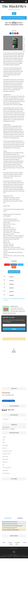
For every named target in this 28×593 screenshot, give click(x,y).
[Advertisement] (14, 373)
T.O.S (16, 544)
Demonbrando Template (6, 556)
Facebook (14, 264)
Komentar (6, 300)
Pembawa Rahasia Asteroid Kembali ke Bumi (12, 525)
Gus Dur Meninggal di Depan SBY (9, 527)
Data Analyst (5, 445)
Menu (2, 1)
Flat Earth (5, 448)
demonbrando (7, 298)
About (3, 542)
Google (7, 264)
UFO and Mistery (6, 473)
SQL (3, 464)
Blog (3, 442)
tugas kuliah (5, 470)
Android (4, 437)
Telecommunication (7, 467)
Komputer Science (7, 453)
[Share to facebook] (10, 33)
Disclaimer (17, 542)
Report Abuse (14, 535)
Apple (4, 439)
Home (4, 17)
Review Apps (5, 456)
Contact (10, 542)
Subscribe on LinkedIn (8, 400)
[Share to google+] (15, 33)
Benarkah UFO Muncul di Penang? (9, 523)
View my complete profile (8, 395)
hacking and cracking (7, 451)
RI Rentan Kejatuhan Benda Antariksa (10, 529)
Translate (12, 429)
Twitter (21, 264)
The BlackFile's (13, 548)
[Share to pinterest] (17, 33)
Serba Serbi (5, 462)
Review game (5, 459)
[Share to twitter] (13, 33)
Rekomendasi (8, 518)
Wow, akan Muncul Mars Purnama (9, 521)
